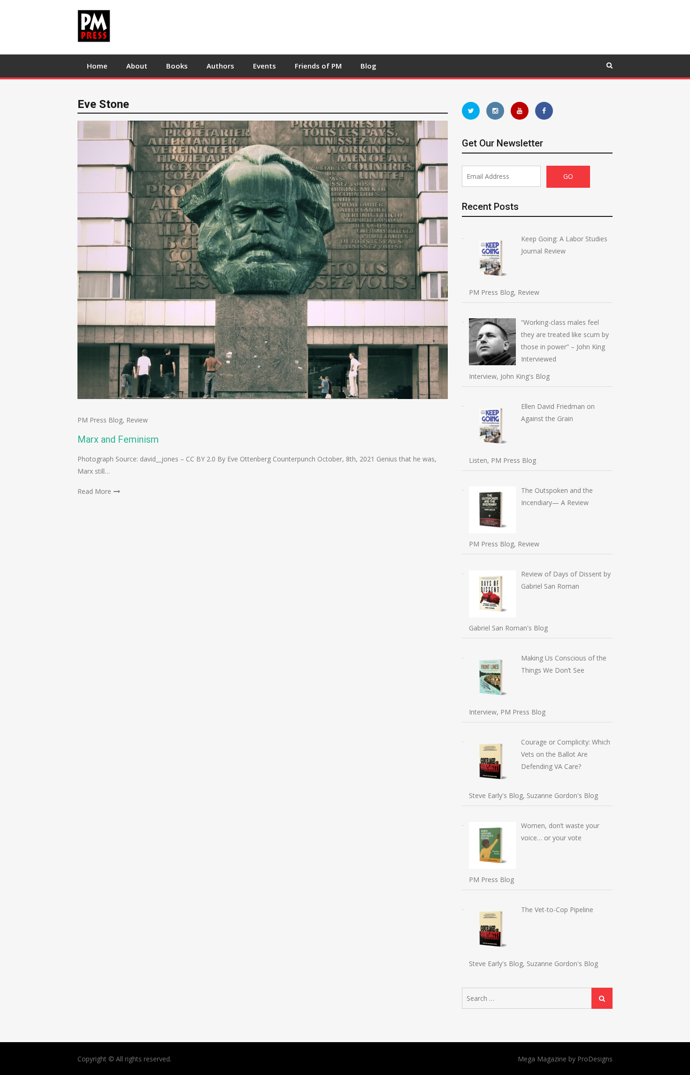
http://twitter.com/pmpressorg (471, 111)
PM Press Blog (100, 419)
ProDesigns (595, 1058)
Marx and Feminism (118, 439)
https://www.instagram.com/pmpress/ (495, 111)
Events (264, 65)
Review (137, 419)
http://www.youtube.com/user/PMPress (520, 111)
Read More (94, 491)
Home (97, 65)
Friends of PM (318, 65)
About (136, 65)
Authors (220, 65)
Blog (368, 65)
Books (177, 65)
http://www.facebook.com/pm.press (544, 111)
